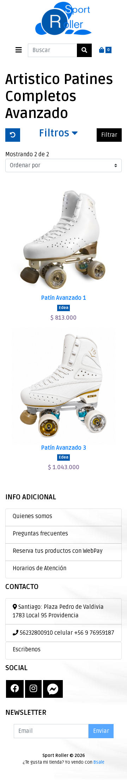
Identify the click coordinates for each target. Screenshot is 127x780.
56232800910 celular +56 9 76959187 (66, 632)
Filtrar (109, 135)
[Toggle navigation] (18, 50)
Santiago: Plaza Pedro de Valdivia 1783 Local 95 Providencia (58, 611)
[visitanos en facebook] (15, 689)
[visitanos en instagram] (33, 689)
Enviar (101, 731)
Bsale (98, 762)
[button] (58, 135)
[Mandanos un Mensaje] (53, 689)
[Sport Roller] (63, 19)
